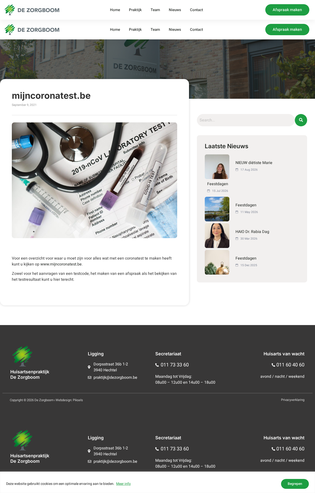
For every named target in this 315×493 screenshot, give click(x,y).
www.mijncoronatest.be (61, 264)
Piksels (78, 400)
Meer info (123, 483)
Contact (196, 10)
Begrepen (295, 483)
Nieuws (175, 10)
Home (115, 10)
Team (155, 10)
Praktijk (135, 10)
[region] (157, 482)
